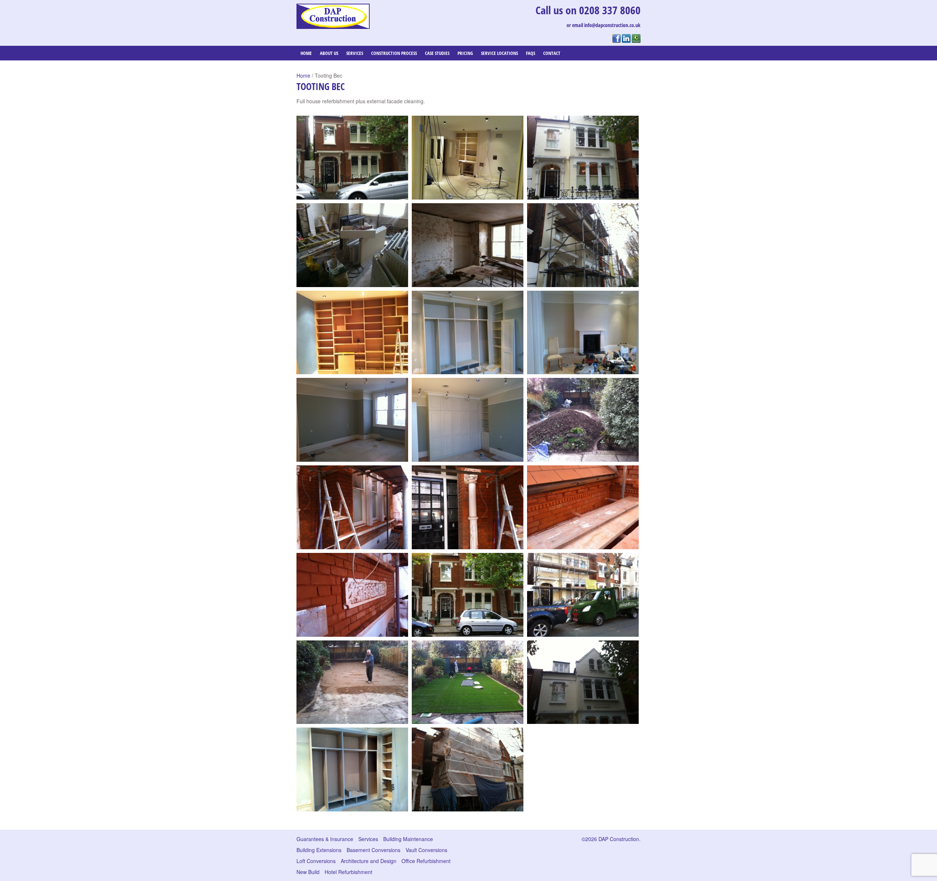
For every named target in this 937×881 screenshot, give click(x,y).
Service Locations (499, 53)
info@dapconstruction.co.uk (612, 25)
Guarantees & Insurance (324, 839)
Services (354, 53)
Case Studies (437, 53)
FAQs (530, 53)
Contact (551, 53)
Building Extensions (318, 850)
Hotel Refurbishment (348, 872)
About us (329, 53)
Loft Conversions (316, 861)
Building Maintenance (408, 839)
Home (306, 53)
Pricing (465, 53)
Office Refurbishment (426, 861)
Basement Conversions (373, 850)
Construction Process (394, 53)
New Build (308, 872)
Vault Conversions (426, 850)
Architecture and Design (368, 861)
